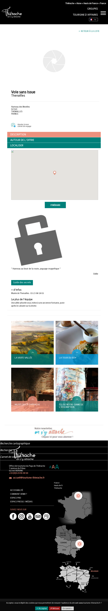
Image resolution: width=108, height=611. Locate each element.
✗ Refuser (54, 608)
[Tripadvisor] (38, 516)
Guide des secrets (22, 282)
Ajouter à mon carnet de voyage (24, 125)
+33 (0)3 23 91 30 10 (18, 473)
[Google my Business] (46, 516)
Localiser (16, 145)
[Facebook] (13, 516)
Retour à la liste (89, 31)
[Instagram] (21, 516)
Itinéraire (55, 205)
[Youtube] (29, 516)
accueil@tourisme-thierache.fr (29, 478)
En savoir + (67, 608)
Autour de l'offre (22, 140)
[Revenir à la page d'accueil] (12, 12)
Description (18, 134)
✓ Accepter (41, 608)
